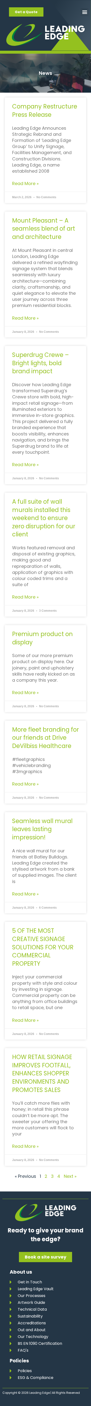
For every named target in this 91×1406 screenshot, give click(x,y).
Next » (70, 1176)
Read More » (25, 183)
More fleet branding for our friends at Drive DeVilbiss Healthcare (45, 738)
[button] (85, 12)
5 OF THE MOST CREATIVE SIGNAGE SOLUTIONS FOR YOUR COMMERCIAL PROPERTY (43, 947)
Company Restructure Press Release (44, 110)
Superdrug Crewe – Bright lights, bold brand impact (40, 363)
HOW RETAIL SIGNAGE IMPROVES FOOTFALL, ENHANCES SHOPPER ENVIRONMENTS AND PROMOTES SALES (42, 1073)
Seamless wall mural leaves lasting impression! (42, 829)
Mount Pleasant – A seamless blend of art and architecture (43, 228)
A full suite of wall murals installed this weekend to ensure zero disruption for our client (43, 518)
